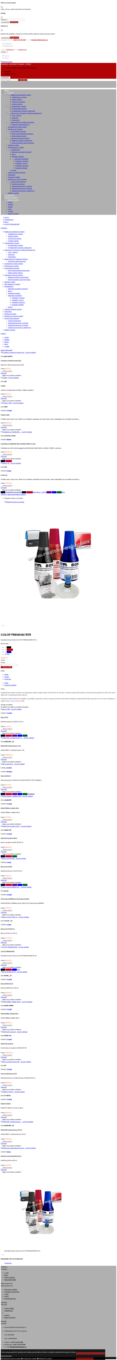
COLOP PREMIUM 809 (7, 951)
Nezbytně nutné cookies (12, 1359)
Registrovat (8, 46)
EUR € (6, 58)
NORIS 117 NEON (6, 1104)
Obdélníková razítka (19, 97)
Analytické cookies (30, 1359)
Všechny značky (11, 200)
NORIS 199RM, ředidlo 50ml (9, 1014)
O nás (6, 1273)
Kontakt (3, 40)
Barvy (14, 154)
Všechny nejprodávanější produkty (14, 495)
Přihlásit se (8, 44)
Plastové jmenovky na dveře (22, 189)
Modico (10, 205)
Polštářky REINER (21, 168)
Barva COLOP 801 (6, 867)
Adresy (6, 1315)
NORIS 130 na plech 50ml (9, 838)
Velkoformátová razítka (16, 173)
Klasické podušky (18, 157)
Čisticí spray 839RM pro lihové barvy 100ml (15, 899)
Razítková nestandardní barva (11, 1156)
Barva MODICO (6, 776)
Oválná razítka (17, 104)
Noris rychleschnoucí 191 (9, 1074)
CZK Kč (6, 56)
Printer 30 (4, 475)
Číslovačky (16, 120)
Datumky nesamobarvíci (21, 125)
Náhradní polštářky (20, 159)
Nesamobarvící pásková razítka (21, 122)
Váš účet (4, 1302)
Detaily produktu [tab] (10, 685)
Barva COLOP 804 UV (8, 929)
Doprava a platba (10, 198)
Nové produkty (9, 1277)
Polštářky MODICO (22, 166)
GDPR (6, 1296)
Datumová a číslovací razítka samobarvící (25, 113)
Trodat (10, 211)
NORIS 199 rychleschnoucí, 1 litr (11, 746)
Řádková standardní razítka (19, 95)
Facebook (8, 1263)
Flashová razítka (14, 177)
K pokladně (5, 78)
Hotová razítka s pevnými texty (23, 143)
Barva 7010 (4, 717)
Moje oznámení (9, 1318)
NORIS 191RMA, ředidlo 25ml (10, 808)
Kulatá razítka (17, 100)
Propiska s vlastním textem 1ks (11, 361)
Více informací (6, 1356)
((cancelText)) (5, 22)
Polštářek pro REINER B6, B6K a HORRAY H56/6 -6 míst (18, 444)
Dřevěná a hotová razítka (18, 138)
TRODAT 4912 (5, 415)
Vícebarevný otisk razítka (17, 127)
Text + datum (16, 115)
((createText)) (14, 22)
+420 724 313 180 (19, 40)
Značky (3, 334)
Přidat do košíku (6, 371)
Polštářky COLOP (21, 163)
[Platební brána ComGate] (14, 502)
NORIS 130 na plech (7, 1044)
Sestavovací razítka (15, 129)
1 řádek (3, 386)
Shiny (10, 209)
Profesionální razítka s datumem (23, 111)
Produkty (9, 93)
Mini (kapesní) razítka (16, 147)
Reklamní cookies (45, 1359)
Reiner (10, 207)
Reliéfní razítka (13, 193)
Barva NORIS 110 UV (7, 984)
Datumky (15, 118)
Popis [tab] (6, 683)
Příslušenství (14, 150)
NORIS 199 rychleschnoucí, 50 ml (11, 1130)
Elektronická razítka (19, 136)
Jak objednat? (9, 195)
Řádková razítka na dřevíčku (22, 141)
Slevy (6, 1275)
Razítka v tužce (13, 145)
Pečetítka (11, 175)
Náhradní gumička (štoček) (22, 152)
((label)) (4, 20)
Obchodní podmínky (11, 1292)
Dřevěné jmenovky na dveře (22, 186)
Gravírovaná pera (18, 184)
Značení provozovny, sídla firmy (23, 191)
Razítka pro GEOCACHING (17, 179)
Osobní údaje (9, 1308)
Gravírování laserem (17, 182)
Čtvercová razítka (18, 102)
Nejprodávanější (10, 1280)
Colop (10, 202)
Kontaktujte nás (10, 1299)
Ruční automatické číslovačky (22, 134)
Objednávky (8, 1311)
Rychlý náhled (30, 353)
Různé (14, 170)
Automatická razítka (17, 131)
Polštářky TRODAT (21, 161)
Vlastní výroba (13, 214)
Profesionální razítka (17, 106)
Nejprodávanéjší (6, 350)
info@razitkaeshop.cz (39, 40)
